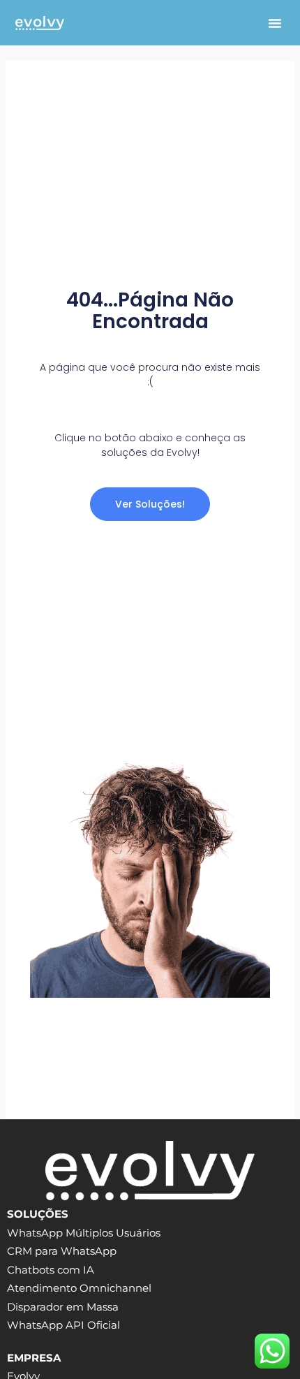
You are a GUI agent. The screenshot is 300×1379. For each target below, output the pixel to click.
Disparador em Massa (63, 1307)
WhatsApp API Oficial (63, 1325)
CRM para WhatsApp (62, 1251)
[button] (274, 23)
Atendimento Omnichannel (79, 1288)
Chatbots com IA (50, 1270)
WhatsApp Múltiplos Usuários (83, 1233)
